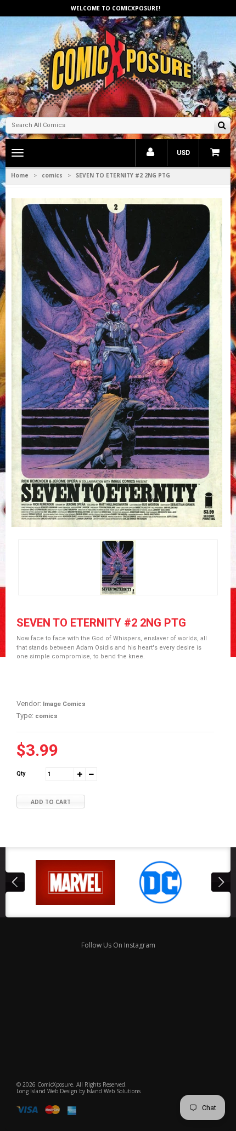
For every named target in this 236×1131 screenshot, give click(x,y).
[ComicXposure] (118, 65)
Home (20, 175)
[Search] (222, 126)
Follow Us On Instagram (118, 945)
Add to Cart (51, 802)
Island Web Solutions (114, 1091)
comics (52, 175)
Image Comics (64, 704)
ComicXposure (55, 1084)
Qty (20, 774)
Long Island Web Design (46, 1091)
